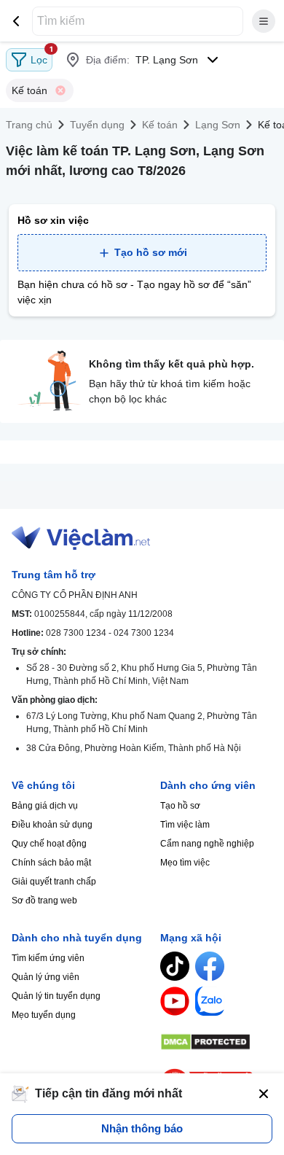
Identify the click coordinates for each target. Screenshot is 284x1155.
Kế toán (160, 125)
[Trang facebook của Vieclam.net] (209, 966)
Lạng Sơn (217, 125)
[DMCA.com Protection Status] (216, 1042)
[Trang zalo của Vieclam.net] (209, 1001)
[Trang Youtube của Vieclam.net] (174, 1001)
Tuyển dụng (97, 125)
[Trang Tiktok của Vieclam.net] (174, 966)
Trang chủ (29, 125)
